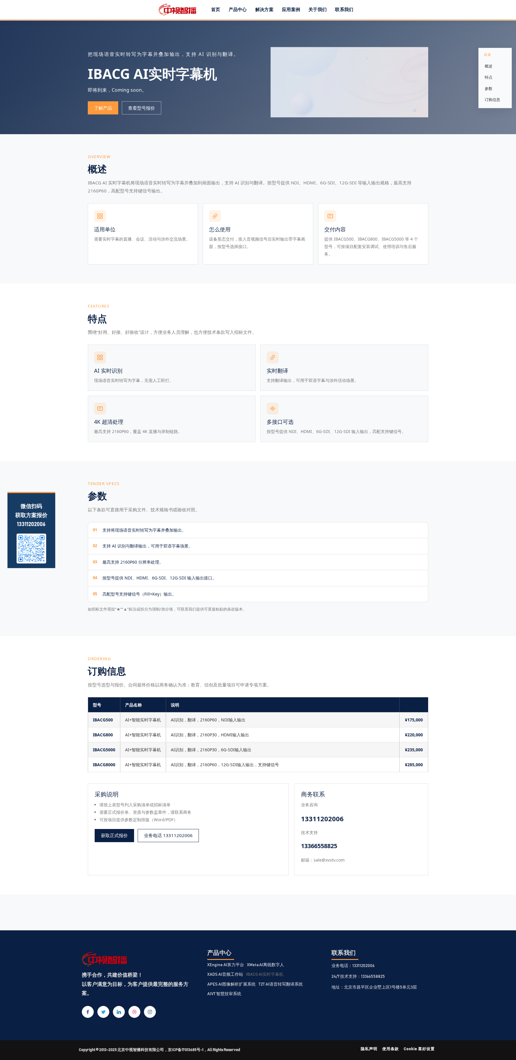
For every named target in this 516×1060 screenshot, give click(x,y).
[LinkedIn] (119, 1012)
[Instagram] (150, 1012)
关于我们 (317, 9)
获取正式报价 (114, 835)
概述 (488, 66)
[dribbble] (134, 1012)
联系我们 (344, 9)
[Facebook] (88, 1012)
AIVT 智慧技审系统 (224, 994)
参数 (488, 88)
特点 (488, 77)
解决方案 (264, 9)
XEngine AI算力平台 (225, 965)
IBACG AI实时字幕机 (264, 974)
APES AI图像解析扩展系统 (231, 984)
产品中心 (238, 9)
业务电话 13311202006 (168, 835)
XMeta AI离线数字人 (265, 965)
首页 (215, 9)
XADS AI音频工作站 (225, 974)
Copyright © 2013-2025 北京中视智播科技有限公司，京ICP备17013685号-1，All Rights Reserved (159, 1050)
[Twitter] (103, 1012)
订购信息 (492, 99)
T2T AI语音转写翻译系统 (281, 984)
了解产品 (103, 108)
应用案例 (291, 9)
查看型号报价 (141, 108)
